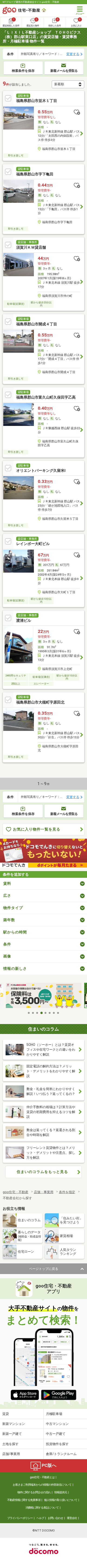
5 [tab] (46, 1013)
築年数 (9, 920)
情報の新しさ (15, 968)
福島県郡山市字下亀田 (34, 174)
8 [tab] (58, 1013)
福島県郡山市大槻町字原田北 (40, 702)
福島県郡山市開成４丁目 (36, 324)
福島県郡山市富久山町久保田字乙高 (46, 397)
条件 (7, 944)
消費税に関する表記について (42, 1507)
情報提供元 (60, 1492)
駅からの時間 (15, 932)
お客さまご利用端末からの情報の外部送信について (42, 1484)
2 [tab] (33, 1013)
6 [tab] (50, 1013)
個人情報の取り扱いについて (60, 1500)
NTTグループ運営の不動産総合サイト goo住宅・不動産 (31, 2)
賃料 (7, 883)
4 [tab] (41, 1013)
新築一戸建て (12, 1434)
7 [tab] (54, 1013)
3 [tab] (37, 1013)
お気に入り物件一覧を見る (36, 829)
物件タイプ (13, 908)
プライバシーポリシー (20, 1518)
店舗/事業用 (11, 1454)
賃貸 (5, 1414)
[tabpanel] (43, 996)
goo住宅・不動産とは (42, 1477)
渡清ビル (23, 620)
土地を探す (10, 1444)
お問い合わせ (55, 1518)
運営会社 (72, 1518)
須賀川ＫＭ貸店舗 (31, 247)
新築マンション (13, 1424)
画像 (7, 956)
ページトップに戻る (43, 1269)
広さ (7, 895)
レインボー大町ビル (33, 544)
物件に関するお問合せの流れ (34, 1492)
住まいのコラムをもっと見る (42, 1172)
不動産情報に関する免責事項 (23, 1500)
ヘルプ (40, 1518)
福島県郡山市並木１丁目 (36, 100)
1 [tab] (29, 1013)
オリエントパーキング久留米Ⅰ (40, 470)
